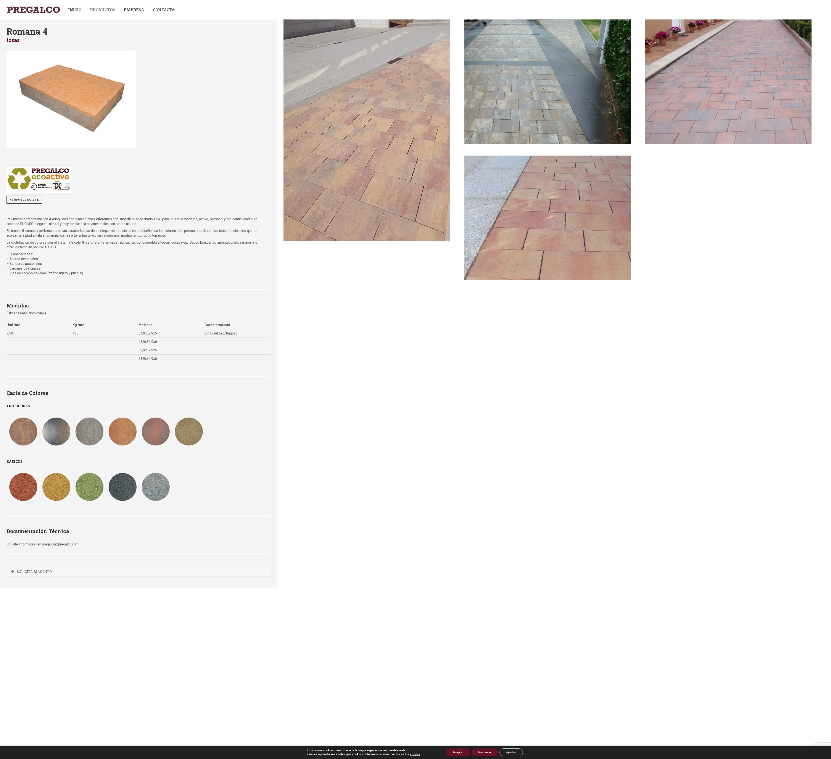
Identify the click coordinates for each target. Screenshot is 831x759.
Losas (13, 40)
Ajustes (511, 752)
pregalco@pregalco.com (60, 544)
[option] (23, 431)
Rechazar (484, 752)
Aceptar (458, 752)
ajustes (415, 754)
